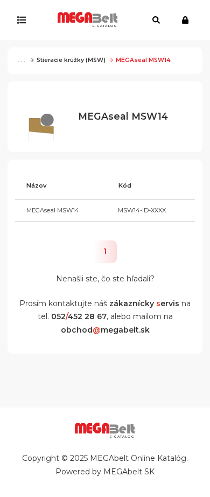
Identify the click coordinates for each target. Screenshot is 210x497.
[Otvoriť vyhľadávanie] (156, 20)
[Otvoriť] (24, 20)
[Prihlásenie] (187, 20)
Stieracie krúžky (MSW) (71, 60)
